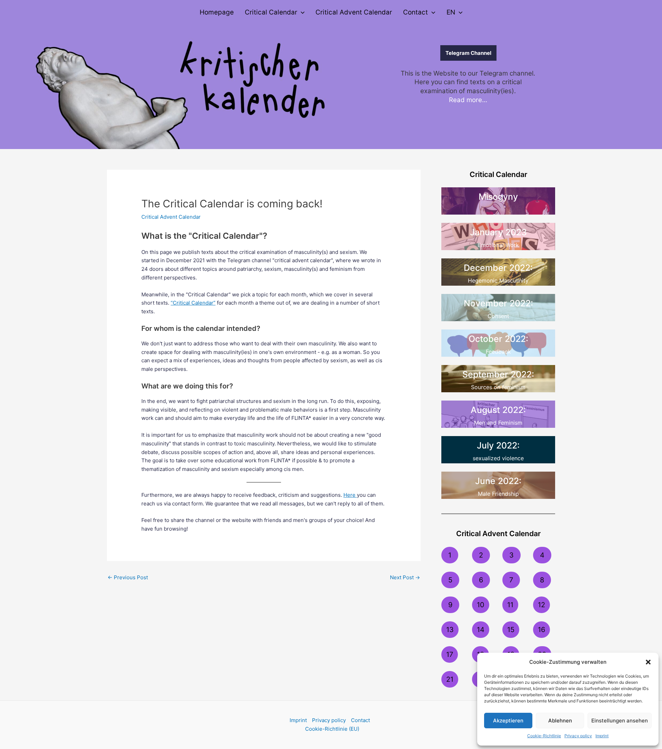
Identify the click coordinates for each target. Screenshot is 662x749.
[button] (648, 662)
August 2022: (498, 410)
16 (541, 629)
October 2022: (498, 339)
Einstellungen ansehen (619, 720)
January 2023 (498, 232)
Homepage (217, 12)
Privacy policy (578, 735)
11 (510, 605)
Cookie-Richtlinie (544, 735)
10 (480, 605)
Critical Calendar (271, 12)
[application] (300, 12)
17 (449, 654)
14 (480, 629)
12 (541, 605)
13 (450, 629)
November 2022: (498, 303)
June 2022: (498, 481)
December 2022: (498, 268)
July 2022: (498, 445)
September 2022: (498, 374)
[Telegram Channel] (421, 53)
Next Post (405, 577)
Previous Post (128, 577)
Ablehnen (560, 720)
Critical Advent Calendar (353, 12)
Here (350, 495)
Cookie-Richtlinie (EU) (332, 729)
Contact (415, 12)
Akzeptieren (508, 720)
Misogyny (498, 196)
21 (449, 679)
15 (510, 629)
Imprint (602, 735)
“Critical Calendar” (193, 302)
